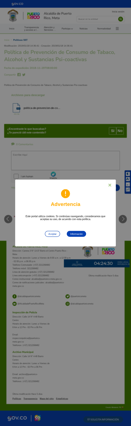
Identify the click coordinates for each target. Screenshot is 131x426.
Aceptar (52, 234)
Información (76, 234)
